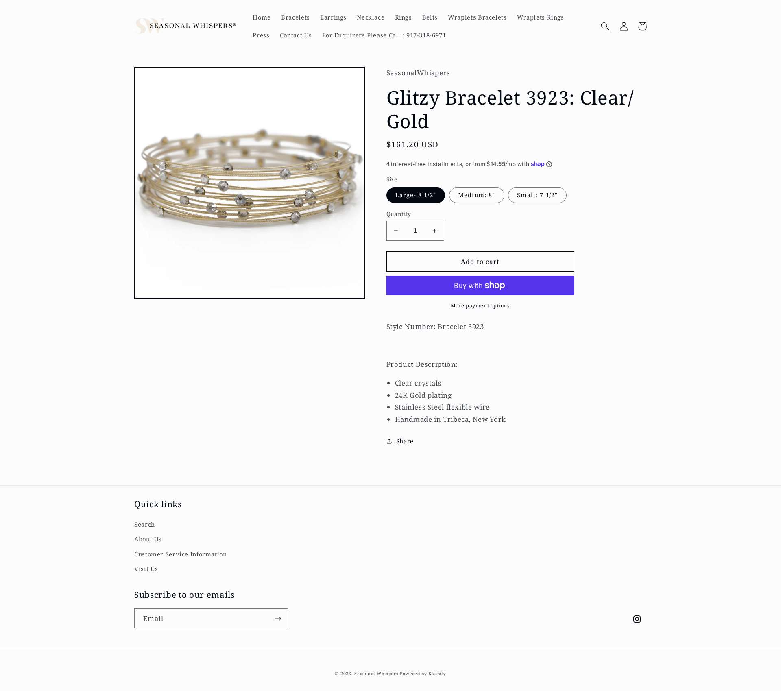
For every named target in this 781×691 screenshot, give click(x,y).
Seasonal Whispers (376, 673)
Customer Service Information (180, 554)
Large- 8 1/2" (415, 195)
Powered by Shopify (423, 673)
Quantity (398, 214)
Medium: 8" (476, 195)
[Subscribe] (278, 618)
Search (144, 524)
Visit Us (146, 569)
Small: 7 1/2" (537, 195)
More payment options (480, 305)
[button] (605, 26)
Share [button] (405, 441)
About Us (148, 539)
